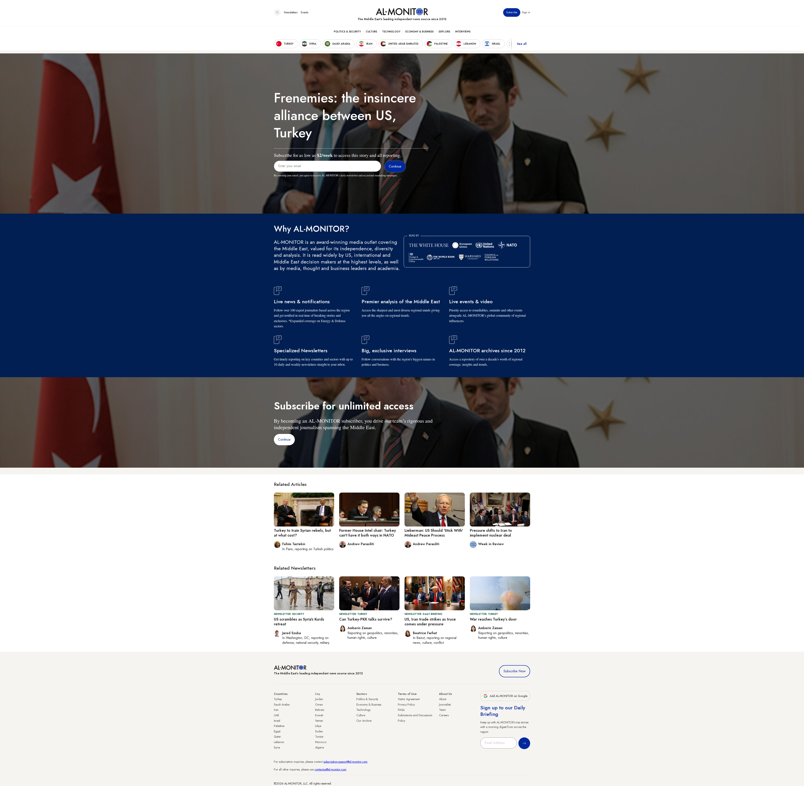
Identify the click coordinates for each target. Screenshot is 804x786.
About (442, 699)
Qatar (277, 736)
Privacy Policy (406, 704)
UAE (276, 715)
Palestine (279, 726)
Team (442, 710)
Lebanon (279, 742)
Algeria (319, 747)
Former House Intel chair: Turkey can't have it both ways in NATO (367, 533)
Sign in (526, 12)
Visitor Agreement (409, 699)
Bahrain (319, 710)
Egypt (277, 731)
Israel (277, 721)
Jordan (319, 699)
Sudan (319, 731)
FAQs (401, 710)
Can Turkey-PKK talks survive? (365, 619)
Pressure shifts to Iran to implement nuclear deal (491, 533)
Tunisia (319, 736)
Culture (371, 31)
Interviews (462, 31)
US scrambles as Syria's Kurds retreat (299, 622)
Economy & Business (419, 31)
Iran (276, 710)
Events (304, 12)
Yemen (319, 721)
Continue (284, 439)
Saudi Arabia (282, 704)
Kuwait (319, 715)
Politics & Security (347, 31)
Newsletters (291, 12)
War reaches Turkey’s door (493, 619)
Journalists (445, 704)
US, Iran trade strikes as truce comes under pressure (430, 622)
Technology (391, 31)
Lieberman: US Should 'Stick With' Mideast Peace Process (434, 533)
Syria (277, 747)
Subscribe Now (515, 671)
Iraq (317, 694)
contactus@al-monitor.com (330, 769)
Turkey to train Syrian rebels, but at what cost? (302, 533)
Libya (318, 726)
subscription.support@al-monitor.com (345, 762)
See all (522, 44)
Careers (444, 715)
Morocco (320, 742)
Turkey (278, 699)
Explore (444, 31)
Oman (319, 704)
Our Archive (363, 721)
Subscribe (511, 12)
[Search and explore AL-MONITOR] (277, 12)
